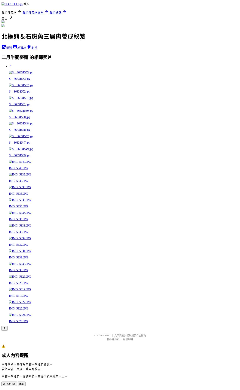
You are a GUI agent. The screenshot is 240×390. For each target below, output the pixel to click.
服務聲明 (128, 339)
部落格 (22, 48)
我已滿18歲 (9, 384)
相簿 (9, 48)
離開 (21, 384)
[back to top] (5, 328)
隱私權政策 (113, 339)
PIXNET (106, 335)
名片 (35, 48)
